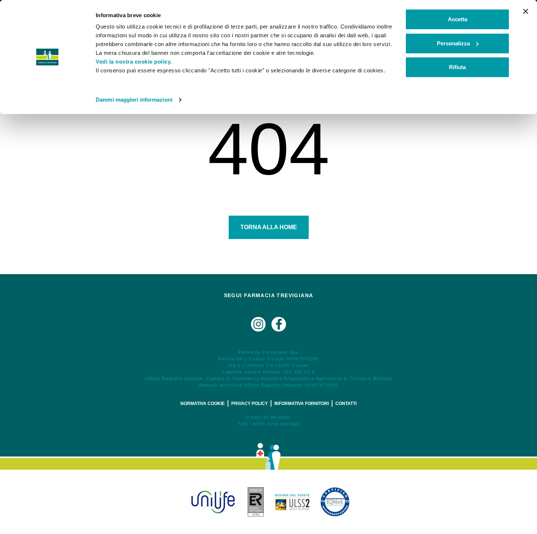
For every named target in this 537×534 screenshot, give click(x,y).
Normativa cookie (202, 403)
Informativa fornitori (301, 403)
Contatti (346, 403)
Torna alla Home (268, 227)
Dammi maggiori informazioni (134, 99)
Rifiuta (457, 67)
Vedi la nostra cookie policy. (134, 61)
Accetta (457, 19)
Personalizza (453, 43)
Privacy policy (249, 403)
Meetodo (281, 417)
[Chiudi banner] (525, 11)
